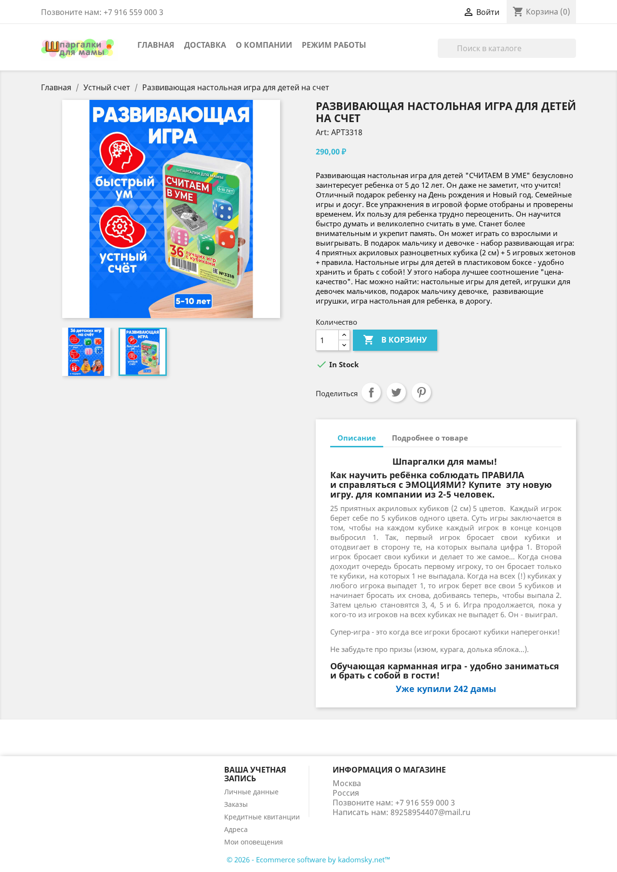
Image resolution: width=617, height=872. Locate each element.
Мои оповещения (253, 841)
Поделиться (371, 392)
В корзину (395, 340)
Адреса (236, 829)
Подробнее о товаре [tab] (430, 438)
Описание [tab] (356, 438)
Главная (155, 45)
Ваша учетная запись (255, 774)
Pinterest (421, 392)
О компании (264, 45)
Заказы (236, 804)
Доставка (205, 45)
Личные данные (251, 791)
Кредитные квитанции (262, 816)
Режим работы (334, 45)
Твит (396, 392)
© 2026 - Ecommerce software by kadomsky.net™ (308, 859)
